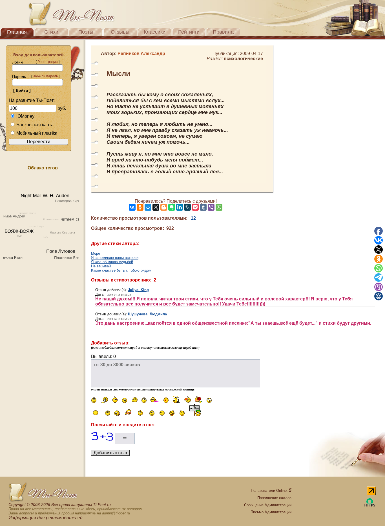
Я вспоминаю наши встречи (114, 258)
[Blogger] (163, 207)
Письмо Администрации (271, 512)
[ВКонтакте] (132, 207)
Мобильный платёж (36, 133)
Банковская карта (35, 124)
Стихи (51, 32)
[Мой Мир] (148, 207)
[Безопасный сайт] (370, 505)
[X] (155, 207)
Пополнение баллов (274, 498)
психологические (243, 58)
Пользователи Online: (271, 490)
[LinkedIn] (179, 207)
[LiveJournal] (187, 207)
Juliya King (138, 290)
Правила (223, 32)
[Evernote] (171, 207)
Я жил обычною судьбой (112, 262)
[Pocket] (195, 207)
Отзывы (120, 32)
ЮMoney (25, 116)
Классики (154, 32)
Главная (17, 32)
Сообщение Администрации (267, 505)
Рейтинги (189, 32)
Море (95, 253)
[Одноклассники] (140, 207)
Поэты (85, 32)
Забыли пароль (45, 76)
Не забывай (101, 266)
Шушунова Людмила (147, 314)
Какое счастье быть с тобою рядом (121, 270)
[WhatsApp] (219, 207)
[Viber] (211, 207)
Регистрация (47, 62)
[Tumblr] (203, 207)
